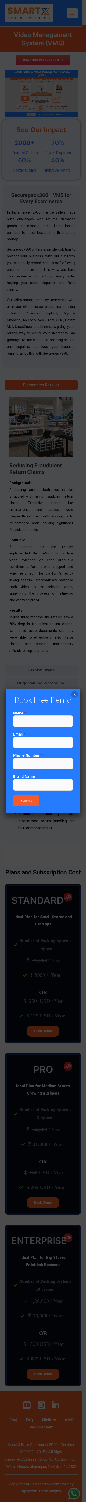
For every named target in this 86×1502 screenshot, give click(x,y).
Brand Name (25, 776)
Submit (26, 801)
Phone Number (27, 755)
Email (19, 734)
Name (19, 713)
